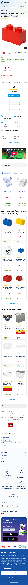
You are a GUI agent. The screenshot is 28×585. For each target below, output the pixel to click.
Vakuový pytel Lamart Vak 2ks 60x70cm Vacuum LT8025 (7, 192)
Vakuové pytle (7, 205)
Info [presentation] (3, 82)
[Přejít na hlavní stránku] (5, 2)
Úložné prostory (14, 6)
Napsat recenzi (15, 95)
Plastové (7, 439)
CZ (4, 513)
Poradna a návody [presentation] (17, 82)
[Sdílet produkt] (26, 13)
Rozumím (14, 573)
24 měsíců (10, 413)
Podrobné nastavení (14, 577)
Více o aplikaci (7, 529)
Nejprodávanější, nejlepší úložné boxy (12, 442)
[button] (14, 452)
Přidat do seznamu (7, 75)
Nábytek (6, 6)
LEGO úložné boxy (7, 441)
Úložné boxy (23, 6)
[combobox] (14, 53)
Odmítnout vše (14, 582)
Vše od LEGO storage (6, 10)
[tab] (3, 82)
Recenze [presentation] (8, 82)
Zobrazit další (12, 303)
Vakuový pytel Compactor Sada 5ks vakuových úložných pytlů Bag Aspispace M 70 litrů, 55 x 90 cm (22, 192)
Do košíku (8, 242)
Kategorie (4, 406)
